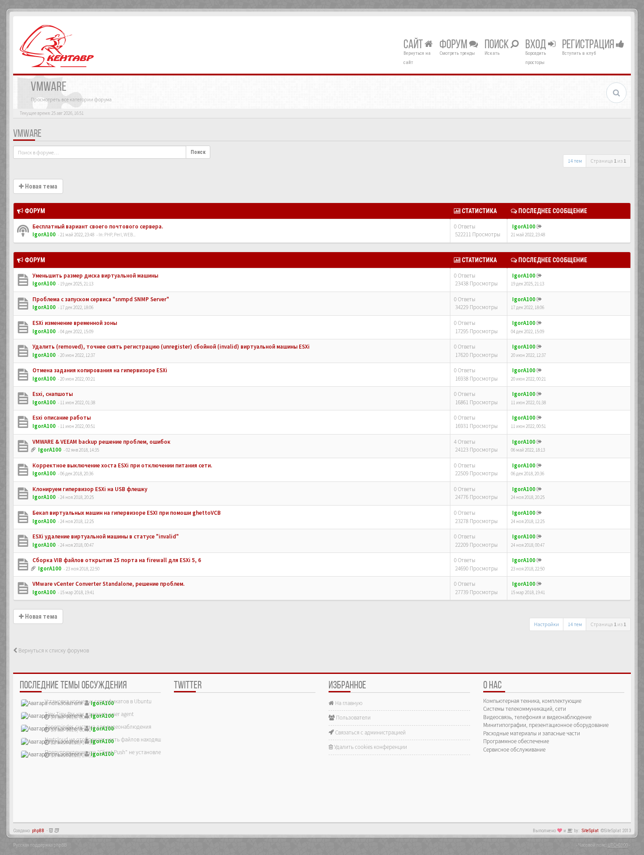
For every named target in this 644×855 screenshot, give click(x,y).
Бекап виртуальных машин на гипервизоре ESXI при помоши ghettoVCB (126, 513)
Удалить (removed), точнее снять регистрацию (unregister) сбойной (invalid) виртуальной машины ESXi (170, 346)
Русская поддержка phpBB (40, 845)
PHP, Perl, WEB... (119, 235)
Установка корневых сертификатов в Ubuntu (98, 701)
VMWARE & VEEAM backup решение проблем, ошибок (100, 441)
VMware (27, 134)
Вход (536, 45)
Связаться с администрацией (370, 732)
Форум (454, 45)
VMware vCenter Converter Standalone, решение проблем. (107, 584)
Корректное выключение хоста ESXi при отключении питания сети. (121, 465)
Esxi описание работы (61, 417)
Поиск (497, 45)
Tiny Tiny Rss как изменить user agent (89, 714)
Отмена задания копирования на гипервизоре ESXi (99, 370)
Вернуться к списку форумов (53, 650)
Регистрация (589, 45)
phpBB (38, 831)
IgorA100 (44, 234)
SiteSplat (590, 831)
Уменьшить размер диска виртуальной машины (94, 275)
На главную (348, 703)
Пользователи (353, 717)
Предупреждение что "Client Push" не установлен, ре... (110, 752)
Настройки (546, 624)
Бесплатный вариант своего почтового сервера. (97, 226)
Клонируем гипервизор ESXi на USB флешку (89, 489)
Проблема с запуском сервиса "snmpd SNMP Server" (100, 299)
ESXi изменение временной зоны (74, 323)
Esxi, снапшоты (52, 394)
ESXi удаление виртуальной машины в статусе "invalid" (105, 536)
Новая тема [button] (40, 186)
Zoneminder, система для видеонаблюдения (98, 726)
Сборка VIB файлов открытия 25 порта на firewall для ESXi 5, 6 (116, 560)
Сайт (414, 45)
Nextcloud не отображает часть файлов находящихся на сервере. (123, 739)
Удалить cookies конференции (370, 747)
